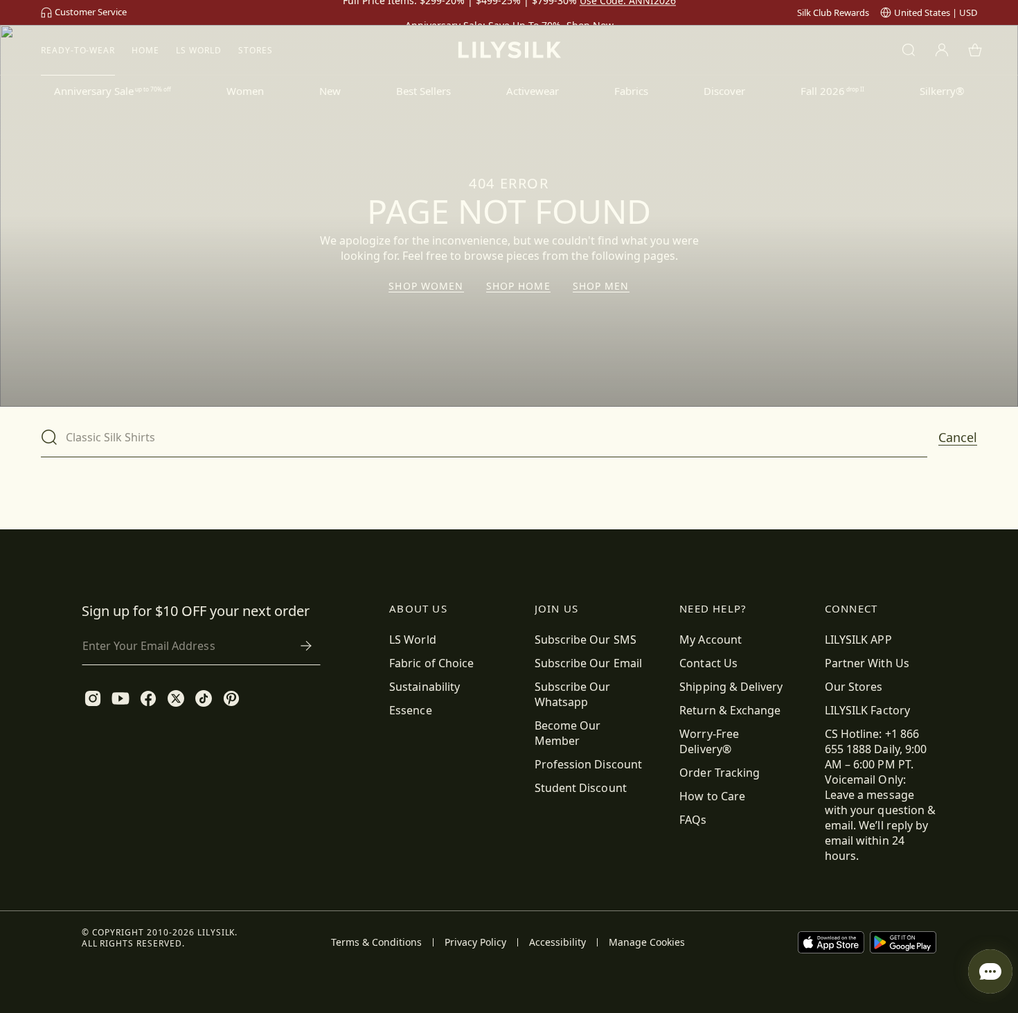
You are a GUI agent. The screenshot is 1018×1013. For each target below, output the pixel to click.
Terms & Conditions (376, 942)
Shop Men (601, 286)
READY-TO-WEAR (78, 50)
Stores (255, 50)
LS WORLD (199, 50)
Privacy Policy (475, 942)
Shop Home (518, 286)
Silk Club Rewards (833, 12)
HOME (145, 50)
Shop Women (426, 286)
